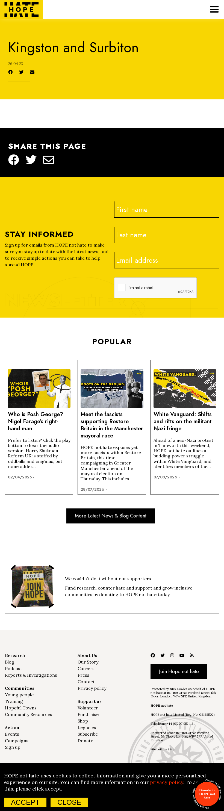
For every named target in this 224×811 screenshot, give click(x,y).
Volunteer (88, 708)
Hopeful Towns (21, 708)
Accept (25, 802)
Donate (85, 740)
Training (14, 701)
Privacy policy (92, 688)
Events (12, 734)
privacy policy (166, 782)
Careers (86, 668)
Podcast (13, 668)
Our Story (88, 662)
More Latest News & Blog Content (110, 515)
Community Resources (28, 714)
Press (83, 675)
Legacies (87, 727)
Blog (9, 662)
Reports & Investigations (31, 675)
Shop (83, 721)
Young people (19, 694)
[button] (214, 9)
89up (171, 749)
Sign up (12, 747)
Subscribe (88, 734)
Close (69, 802)
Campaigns (16, 740)
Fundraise (88, 714)
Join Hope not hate (179, 671)
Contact (86, 681)
